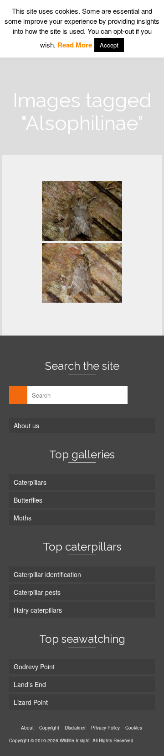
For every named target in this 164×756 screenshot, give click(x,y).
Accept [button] (109, 45)
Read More (74, 44)
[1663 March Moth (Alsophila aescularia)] (82, 211)
